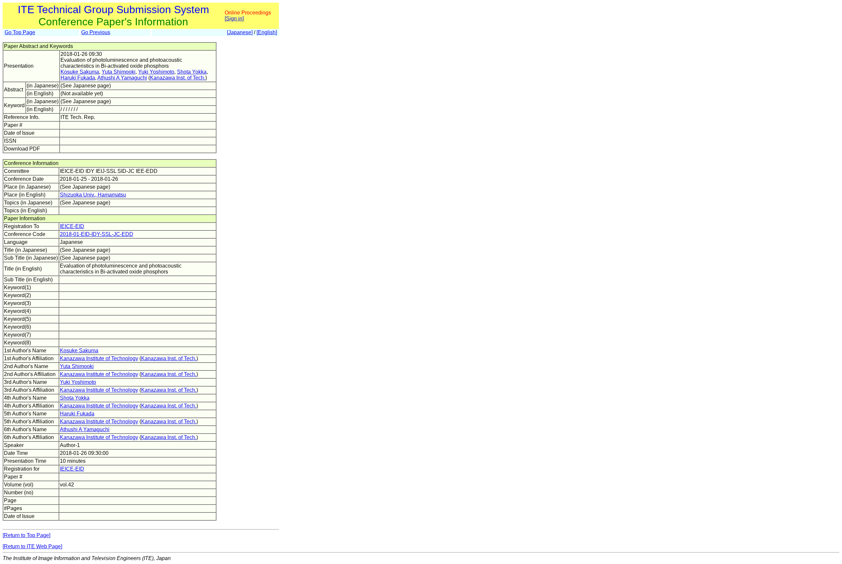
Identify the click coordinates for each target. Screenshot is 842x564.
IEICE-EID (72, 226)
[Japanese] (240, 32)
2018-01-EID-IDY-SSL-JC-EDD (96, 234)
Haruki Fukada (78, 78)
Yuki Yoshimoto (156, 72)
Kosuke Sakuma (80, 72)
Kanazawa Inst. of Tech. (177, 78)
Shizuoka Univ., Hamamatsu (93, 195)
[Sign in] (234, 18)
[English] (267, 32)
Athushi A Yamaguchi (122, 78)
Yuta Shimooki (119, 72)
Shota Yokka (192, 72)
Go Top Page (20, 32)
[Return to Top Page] (26, 535)
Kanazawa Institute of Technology (99, 358)
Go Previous (95, 32)
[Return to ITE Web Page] (32, 546)
